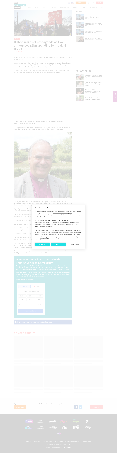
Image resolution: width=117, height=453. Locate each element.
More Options (75, 244)
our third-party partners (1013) (62, 213)
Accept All (42, 244)
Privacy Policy (44, 238)
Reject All (58, 244)
